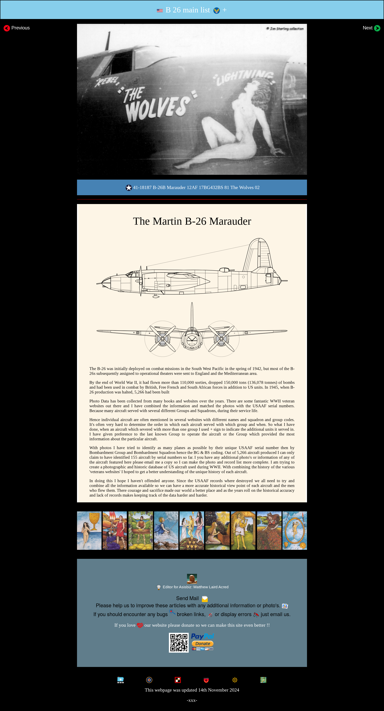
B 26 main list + (195, 9)
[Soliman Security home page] (206, 679)
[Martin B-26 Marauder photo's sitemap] (120, 679)
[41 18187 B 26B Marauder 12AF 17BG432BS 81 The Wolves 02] (192, 99)
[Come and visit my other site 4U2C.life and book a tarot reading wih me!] (192, 530)
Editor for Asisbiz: (195, 587)
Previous (20, 27)
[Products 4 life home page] (263, 679)
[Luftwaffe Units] (177, 679)
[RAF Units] (149, 679)
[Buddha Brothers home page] (235, 679)
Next (368, 27)
